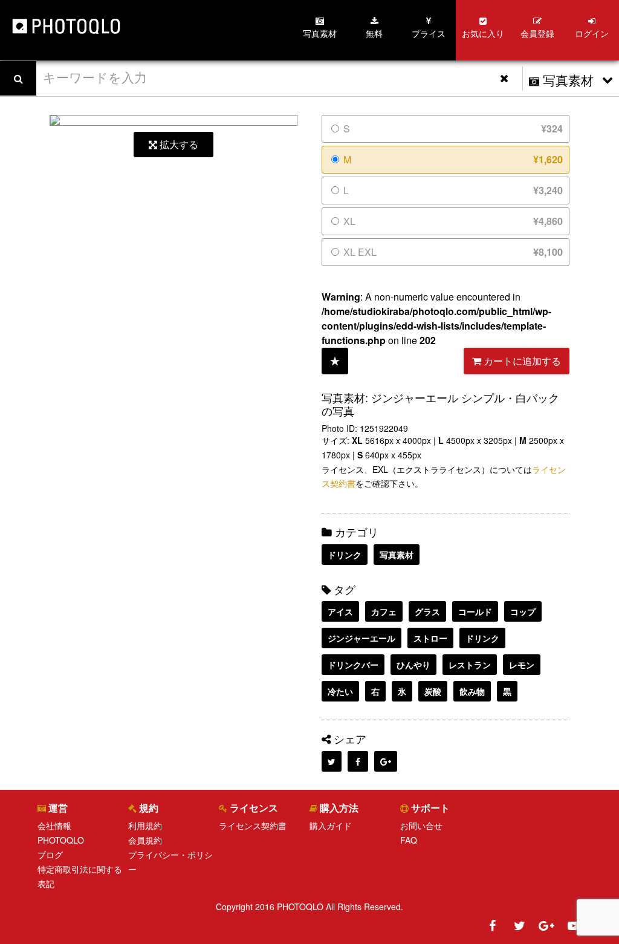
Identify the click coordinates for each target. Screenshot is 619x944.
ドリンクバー (353, 665)
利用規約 (145, 825)
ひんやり (413, 665)
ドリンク (344, 554)
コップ (523, 611)
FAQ (408, 840)
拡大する (177, 144)
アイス (340, 611)
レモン (521, 665)
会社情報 (54, 825)
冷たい (340, 691)
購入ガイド (331, 825)
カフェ (384, 611)
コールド (475, 611)
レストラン (470, 665)
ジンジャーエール (361, 638)
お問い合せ (421, 825)
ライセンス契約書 (253, 825)
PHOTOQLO (60, 840)
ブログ (50, 854)
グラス (427, 611)
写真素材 (396, 554)
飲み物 (472, 691)
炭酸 (432, 691)
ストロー (430, 638)
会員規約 (145, 840)
